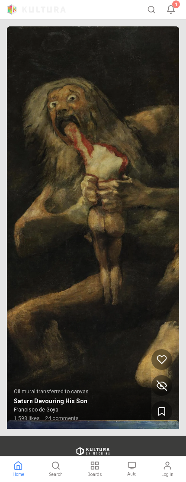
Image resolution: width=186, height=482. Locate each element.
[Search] (151, 9)
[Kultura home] (36, 9)
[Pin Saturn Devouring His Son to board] (161, 411)
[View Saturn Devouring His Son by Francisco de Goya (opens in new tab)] (93, 227)
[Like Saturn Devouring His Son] (161, 359)
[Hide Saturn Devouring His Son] (161, 385)
